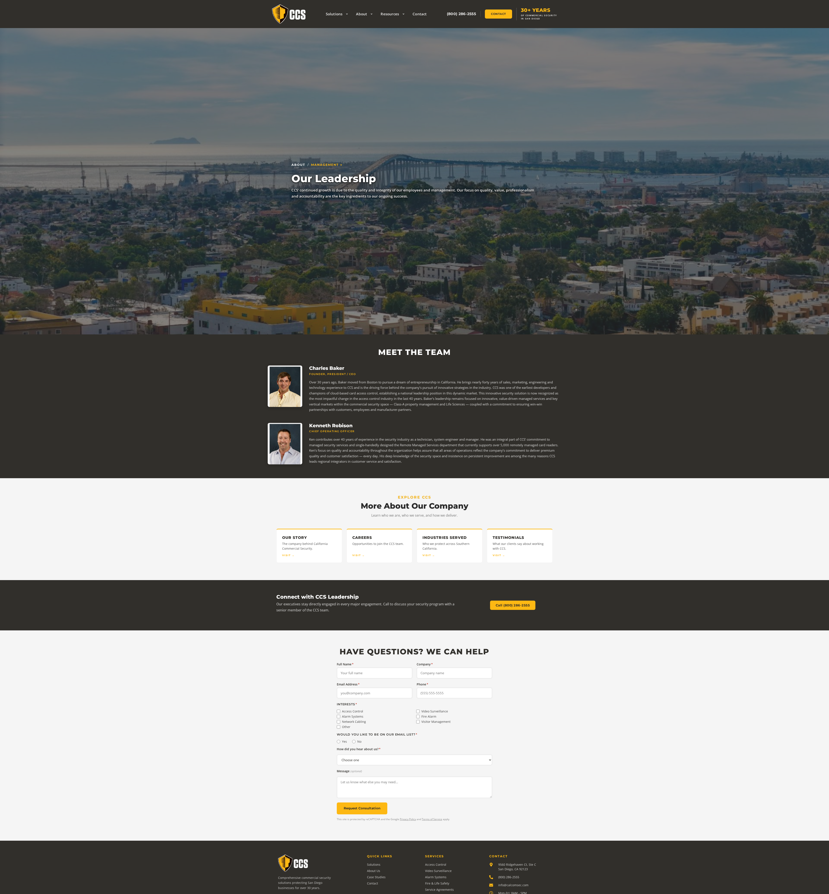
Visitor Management (436, 721)
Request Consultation (362, 808)
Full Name (345, 664)
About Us (373, 871)
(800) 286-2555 (461, 14)
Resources (390, 13)
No (359, 741)
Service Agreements (439, 890)
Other (346, 727)
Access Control (352, 711)
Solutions (334, 13)
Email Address (348, 684)
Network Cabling (354, 721)
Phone (422, 684)
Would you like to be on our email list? (377, 734)
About (361, 13)
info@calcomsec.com (513, 885)
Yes (344, 741)
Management (325, 165)
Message (349, 771)
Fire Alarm (428, 716)
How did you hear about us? (359, 749)
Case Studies (376, 877)
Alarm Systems (352, 716)
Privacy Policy (408, 819)
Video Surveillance (434, 711)
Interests (347, 704)
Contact (420, 13)
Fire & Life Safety (437, 883)
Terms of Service (432, 819)
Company (425, 664)
